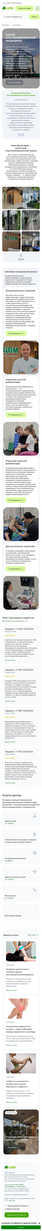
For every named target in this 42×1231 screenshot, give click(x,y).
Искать (34, 17)
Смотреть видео (14, 82)
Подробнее (12, 1147)
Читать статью (11, 990)
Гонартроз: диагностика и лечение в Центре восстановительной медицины (20, 972)
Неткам (12, 1200)
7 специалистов (14, 569)
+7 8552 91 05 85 (12, 1209)
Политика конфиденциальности (16, 1195)
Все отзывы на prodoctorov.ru (13, 621)
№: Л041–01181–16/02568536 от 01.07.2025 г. (15, 1186)
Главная (5, 25)
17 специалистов (14, 500)
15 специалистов (14, 415)
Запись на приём (24, 8)
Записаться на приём (15, 1215)
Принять (21, 1227)
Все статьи (32, 935)
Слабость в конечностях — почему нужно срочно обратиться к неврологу (18, 1084)
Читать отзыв (10, 660)
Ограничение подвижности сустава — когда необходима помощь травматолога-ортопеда (20, 1029)
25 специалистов (14, 333)
